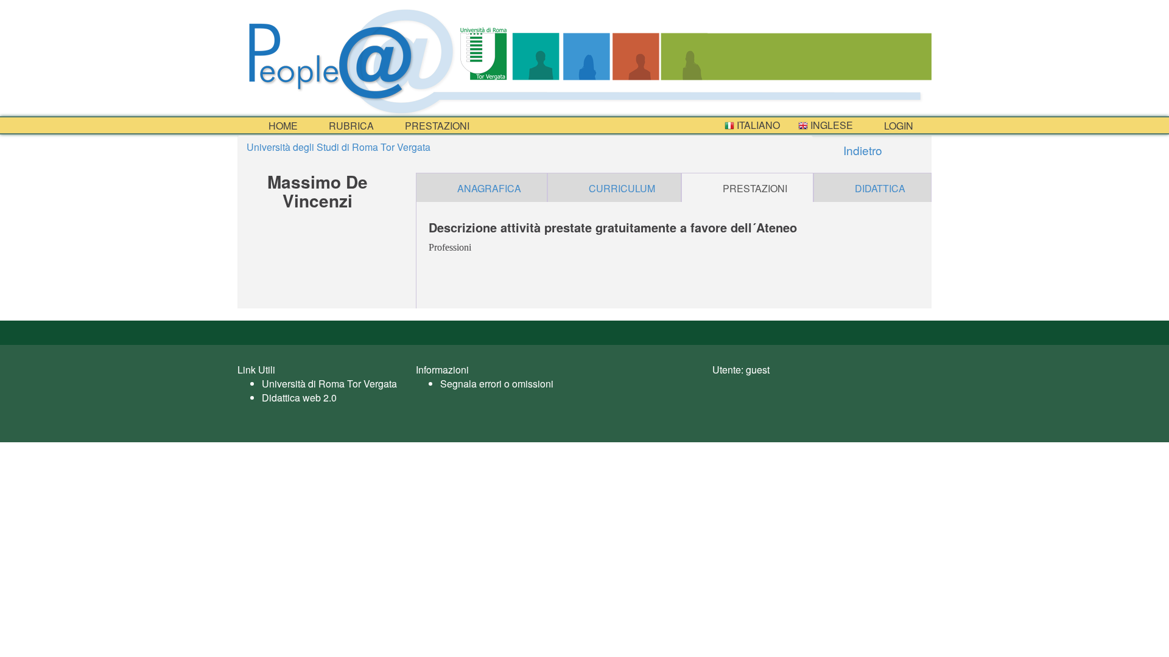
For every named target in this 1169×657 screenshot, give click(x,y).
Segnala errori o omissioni (496, 384)
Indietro (861, 150)
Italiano (757, 125)
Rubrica (350, 126)
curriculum (622, 188)
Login (897, 126)
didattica (880, 188)
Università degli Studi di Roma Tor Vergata (338, 147)
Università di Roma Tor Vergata (329, 384)
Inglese (830, 125)
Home (282, 126)
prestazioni (435, 126)
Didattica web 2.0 (299, 398)
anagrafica (489, 188)
